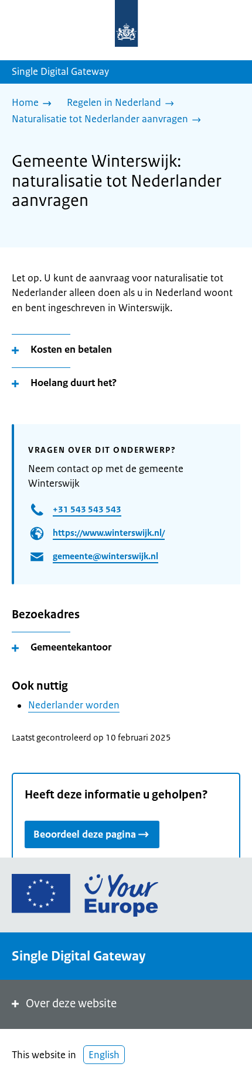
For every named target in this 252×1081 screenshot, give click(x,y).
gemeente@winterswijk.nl (105, 556)
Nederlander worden (74, 704)
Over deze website (71, 1003)
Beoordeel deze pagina (84, 834)
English (104, 1054)
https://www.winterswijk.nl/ (109, 532)
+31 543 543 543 (87, 509)
